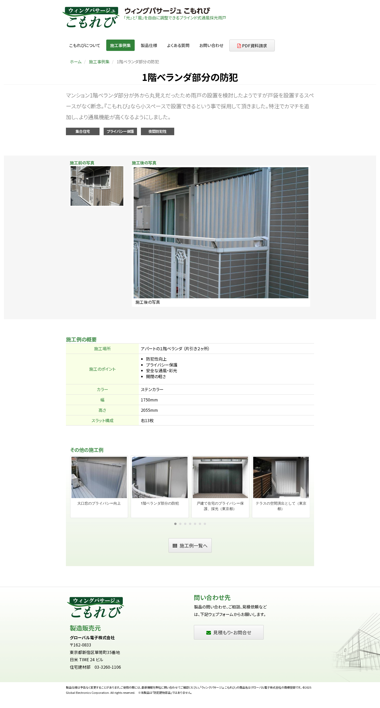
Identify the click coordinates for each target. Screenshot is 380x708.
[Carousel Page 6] (200, 524)
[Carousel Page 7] (205, 524)
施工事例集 (120, 45)
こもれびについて (84, 45)
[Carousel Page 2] (180, 524)
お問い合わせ (211, 45)
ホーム (76, 61)
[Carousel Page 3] (185, 524)
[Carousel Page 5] (195, 524)
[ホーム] (93, 17)
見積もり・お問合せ (232, 632)
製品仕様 (149, 45)
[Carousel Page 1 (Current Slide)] (175, 524)
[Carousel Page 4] (190, 524)
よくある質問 (178, 45)
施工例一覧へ (194, 545)
